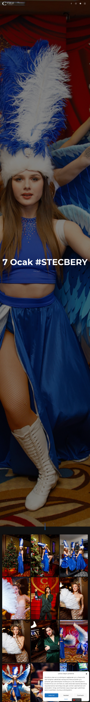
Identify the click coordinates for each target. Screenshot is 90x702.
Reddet (66, 695)
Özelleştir (80, 695)
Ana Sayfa (36, 271)
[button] (86, 674)
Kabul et (51, 695)
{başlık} (66, 699)
